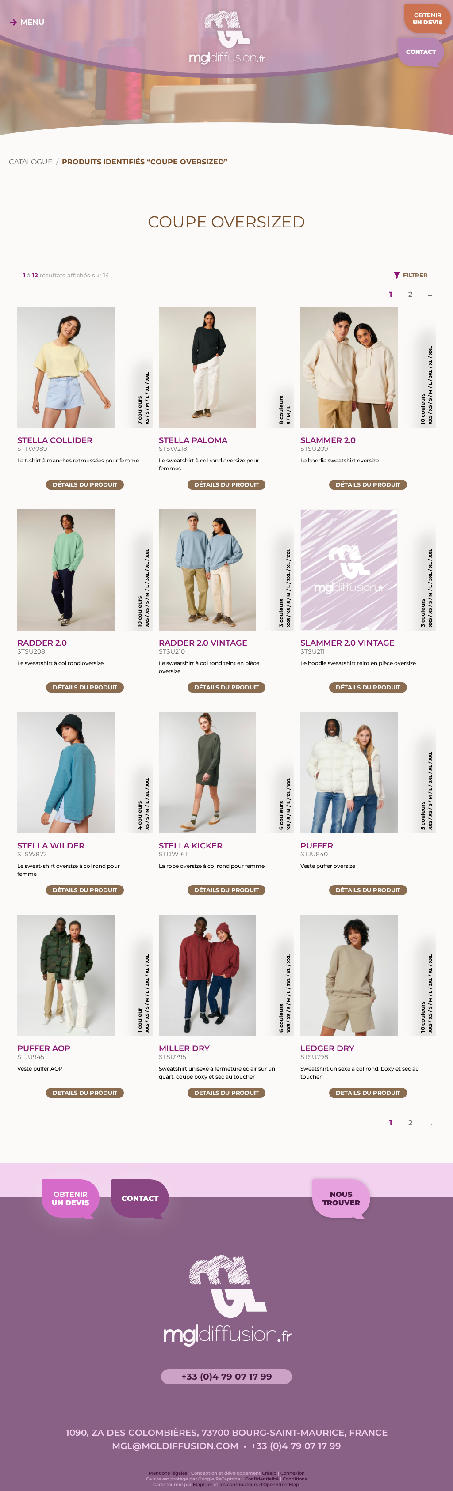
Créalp (269, 1473)
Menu (32, 22)
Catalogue (31, 162)
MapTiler (202, 1484)
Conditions (295, 1479)
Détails (85, 484)
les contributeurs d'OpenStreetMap (259, 1484)
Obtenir (428, 18)
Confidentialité (262, 1479)
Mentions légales (168, 1473)
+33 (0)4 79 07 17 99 (226, 1376)
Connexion (292, 1473)
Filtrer (415, 275)
